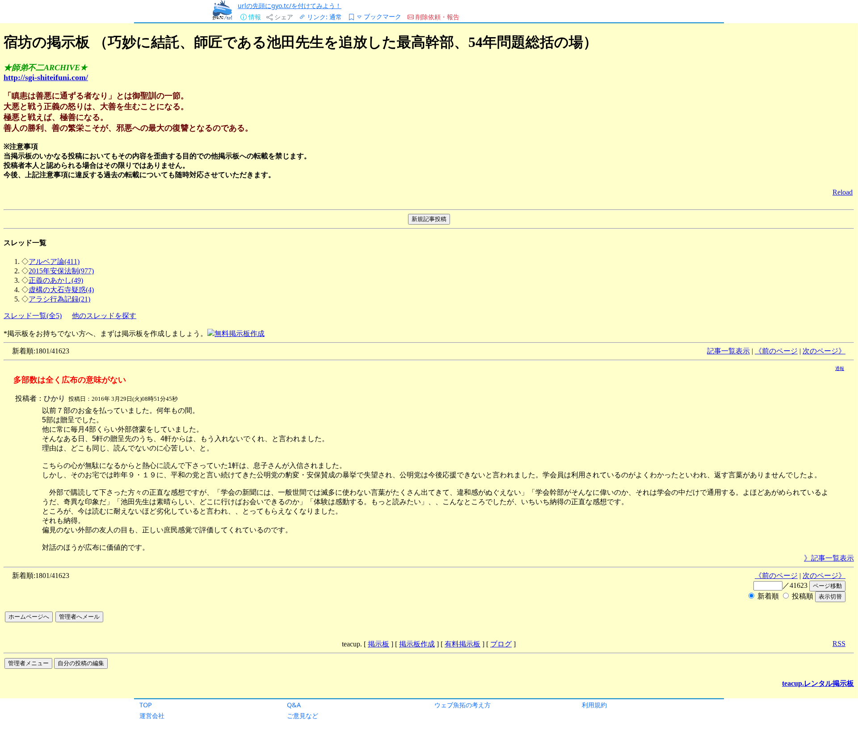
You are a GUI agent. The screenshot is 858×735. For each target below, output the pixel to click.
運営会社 (151, 715)
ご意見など (302, 715)
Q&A (294, 705)
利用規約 (594, 705)
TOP (145, 705)
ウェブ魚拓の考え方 (462, 705)
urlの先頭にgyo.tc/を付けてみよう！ (289, 5)
